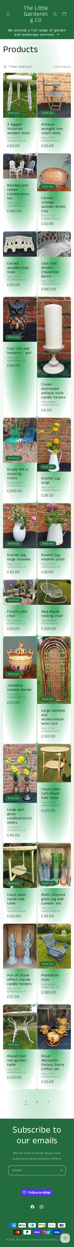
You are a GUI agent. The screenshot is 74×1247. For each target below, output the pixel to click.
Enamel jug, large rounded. (19, 557)
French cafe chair (17, 614)
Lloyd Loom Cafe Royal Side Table (50, 793)
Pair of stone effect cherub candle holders (19, 979)
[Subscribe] (61, 1170)
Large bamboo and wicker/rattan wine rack (53, 717)
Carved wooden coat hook (18, 267)
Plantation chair (50, 977)
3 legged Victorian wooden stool (18, 128)
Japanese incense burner (19, 688)
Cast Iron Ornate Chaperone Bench (50, 270)
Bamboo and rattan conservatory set (18, 192)
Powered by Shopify (56, 1239)
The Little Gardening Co (30, 1239)
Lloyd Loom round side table (16, 899)
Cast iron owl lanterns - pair (19, 351)
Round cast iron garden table (17, 1060)
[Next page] (48, 1101)
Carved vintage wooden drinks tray (53, 204)
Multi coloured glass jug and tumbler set (53, 899)
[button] (8, 14)
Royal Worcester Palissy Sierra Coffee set (52, 1062)
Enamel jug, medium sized (52, 557)
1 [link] (26, 1101)
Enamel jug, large (51, 480)
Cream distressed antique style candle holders (53, 391)
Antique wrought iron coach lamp (52, 128)
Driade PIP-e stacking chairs (17, 473)
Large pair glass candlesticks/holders (19, 816)
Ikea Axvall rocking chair (52, 614)
